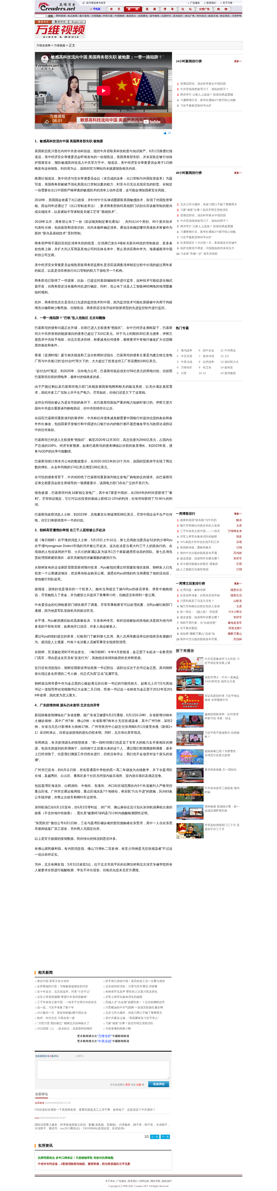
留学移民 (155, 15)
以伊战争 (208, 361)
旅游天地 (213, 15)
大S (226, 356)
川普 (184, 373)
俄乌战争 (186, 350)
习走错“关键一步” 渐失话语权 (199, 253)
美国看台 (131, 15)
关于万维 (227, 2)
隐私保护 (167, 1181)
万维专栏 (186, 367)
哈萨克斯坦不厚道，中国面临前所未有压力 (207, 248)
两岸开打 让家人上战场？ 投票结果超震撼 (206, 94)
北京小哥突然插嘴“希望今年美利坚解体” (62, 996)
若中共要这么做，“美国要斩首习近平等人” (132, 1018)
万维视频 (96, 15)
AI (204, 373)
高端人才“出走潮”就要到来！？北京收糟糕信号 (135, 1002)
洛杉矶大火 (231, 361)
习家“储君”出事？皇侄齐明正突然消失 (129, 1023)
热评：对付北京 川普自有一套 (56, 1018)
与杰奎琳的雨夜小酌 (118, 1028)
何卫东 (207, 367)
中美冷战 (186, 361)
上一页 (154, 1136)
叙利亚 (228, 367)
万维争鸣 (237, 15)
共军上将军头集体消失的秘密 (123, 996)
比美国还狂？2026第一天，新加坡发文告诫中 (208, 242)
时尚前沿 (201, 15)
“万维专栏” (104, 1036)
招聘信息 (144, 1181)
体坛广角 (190, 15)
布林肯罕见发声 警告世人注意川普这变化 (131, 991)
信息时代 (166, 15)
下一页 (165, 1136)
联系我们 (211, 2)
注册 (138, 1084)
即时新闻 (61, 15)
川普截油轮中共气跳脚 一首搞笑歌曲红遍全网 (134, 1007)
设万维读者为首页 (96, 2)
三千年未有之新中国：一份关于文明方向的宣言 (67, 1002)
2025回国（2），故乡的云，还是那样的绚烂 (64, 1028)
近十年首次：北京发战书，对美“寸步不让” (64, 991)
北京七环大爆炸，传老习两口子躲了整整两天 (133, 1012)
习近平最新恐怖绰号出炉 (196, 105)
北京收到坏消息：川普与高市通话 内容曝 (131, 986)
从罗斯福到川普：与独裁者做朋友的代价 (62, 986)
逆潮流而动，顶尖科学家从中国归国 (203, 83)
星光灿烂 (178, 15)
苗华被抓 (230, 373)
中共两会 (230, 350)
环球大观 (108, 15)
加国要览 (143, 15)
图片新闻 (84, 15)
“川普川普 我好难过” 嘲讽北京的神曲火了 (63, 1023)
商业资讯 (225, 15)
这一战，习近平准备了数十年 (55, 1007)
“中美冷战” (104, 1041)
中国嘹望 (119, 15)
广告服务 (195, 2)
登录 (127, 1084)
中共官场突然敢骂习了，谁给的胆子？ (204, 89)
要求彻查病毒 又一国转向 (221, 769)
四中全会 (208, 350)
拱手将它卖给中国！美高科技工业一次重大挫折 (135, 981)
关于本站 (110, 1181)
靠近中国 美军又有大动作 (53, 981)
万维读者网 (43, 45)
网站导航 (155, 1181)
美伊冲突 (208, 356)
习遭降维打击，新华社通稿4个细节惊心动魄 (208, 100)
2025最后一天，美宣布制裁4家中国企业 (62, 1012)
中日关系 (186, 356)
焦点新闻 (72, 15)
